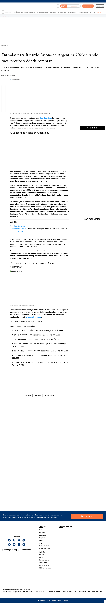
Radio (99, 12)
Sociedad (32, 12)
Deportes (53, 12)
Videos (41, 554)
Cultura (41, 540)
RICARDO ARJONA (49, 395)
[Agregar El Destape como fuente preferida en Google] (69, 75)
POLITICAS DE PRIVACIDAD (69, 591)
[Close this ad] (105, 601)
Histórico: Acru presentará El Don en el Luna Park (48, 228)
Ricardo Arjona (46, 118)
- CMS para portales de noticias (54, 600)
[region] (53, 31)
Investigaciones (83, 12)
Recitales (28, 395)
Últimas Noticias (45, 568)
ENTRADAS (38, 395)
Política (17, 12)
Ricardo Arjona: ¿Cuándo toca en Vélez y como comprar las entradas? (30, 113)
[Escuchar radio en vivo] (74, 6)
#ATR (41, 543)
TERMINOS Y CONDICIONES (54, 591)
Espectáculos (62, 12)
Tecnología (72, 12)
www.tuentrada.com (33, 317)
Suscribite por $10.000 (88, 6)
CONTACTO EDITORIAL (97, 591)
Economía (24, 12)
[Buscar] (57, 6)
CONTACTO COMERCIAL (84, 591)
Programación (44, 560)
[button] (3, 88)
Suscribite (87, 516)
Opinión (92, 12)
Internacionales (42, 12)
